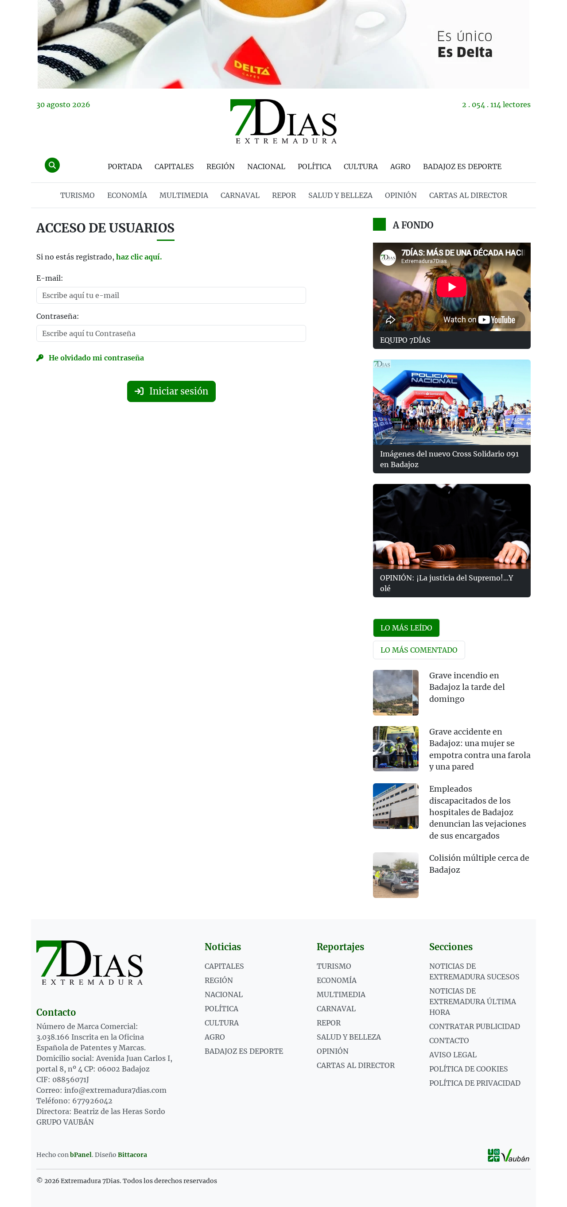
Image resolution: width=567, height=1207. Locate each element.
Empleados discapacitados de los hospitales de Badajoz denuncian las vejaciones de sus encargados (477, 812)
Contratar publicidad (474, 1026)
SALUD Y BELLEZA (340, 195)
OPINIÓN (401, 195)
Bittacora (132, 1155)
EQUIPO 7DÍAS (405, 340)
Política (314, 166)
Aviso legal (453, 1054)
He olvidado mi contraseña (95, 357)
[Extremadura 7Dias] (283, 121)
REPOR (284, 195)
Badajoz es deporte (462, 166)
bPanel (81, 1155)
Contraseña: (57, 316)
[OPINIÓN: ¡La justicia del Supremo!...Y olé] (452, 526)
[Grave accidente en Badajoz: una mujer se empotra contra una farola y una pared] (396, 749)
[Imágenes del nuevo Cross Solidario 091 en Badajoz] (452, 402)
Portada (125, 166)
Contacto (449, 1040)
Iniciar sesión (177, 391)
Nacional (266, 166)
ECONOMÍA (127, 195)
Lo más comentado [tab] (419, 650)
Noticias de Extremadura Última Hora (472, 1001)
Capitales (174, 166)
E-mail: (49, 278)
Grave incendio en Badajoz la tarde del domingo (467, 687)
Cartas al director (468, 195)
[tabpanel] (452, 789)
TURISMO (77, 195)
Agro (400, 166)
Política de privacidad (474, 1083)
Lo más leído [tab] (406, 627)
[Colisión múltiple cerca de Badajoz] (396, 875)
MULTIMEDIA (183, 195)
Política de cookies (468, 1068)
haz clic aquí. (139, 256)
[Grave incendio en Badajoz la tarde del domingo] (396, 693)
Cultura (361, 166)
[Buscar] (52, 165)
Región (220, 166)
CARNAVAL (240, 195)
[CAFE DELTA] (283, 44)
